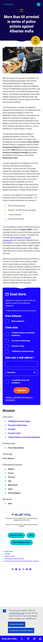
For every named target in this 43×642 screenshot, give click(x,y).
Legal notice (9, 551)
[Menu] (40, 639)
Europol (9, 639)
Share (38, 4)
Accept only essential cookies (21, 630)
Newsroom (10, 4)
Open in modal (22, 60)
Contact (28, 639)
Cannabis (11, 429)
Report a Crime (16, 535)
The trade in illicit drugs (20, 341)
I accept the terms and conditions (20, 381)
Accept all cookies (16, 624)
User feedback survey (21, 542)
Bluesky (27, 569)
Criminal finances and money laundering (23, 334)
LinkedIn (20, 569)
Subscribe (21, 390)
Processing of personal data (14, 559)
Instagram (16, 569)
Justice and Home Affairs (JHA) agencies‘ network (22, 561)
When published (17, 321)
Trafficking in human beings (22, 351)
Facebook (23, 569)
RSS (12, 569)
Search (22, 639)
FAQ (31, 535)
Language (34, 639)
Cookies (7, 554)
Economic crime (17, 346)
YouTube (30, 569)
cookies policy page (16, 613)
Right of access (10, 556)
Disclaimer (11, 372)
